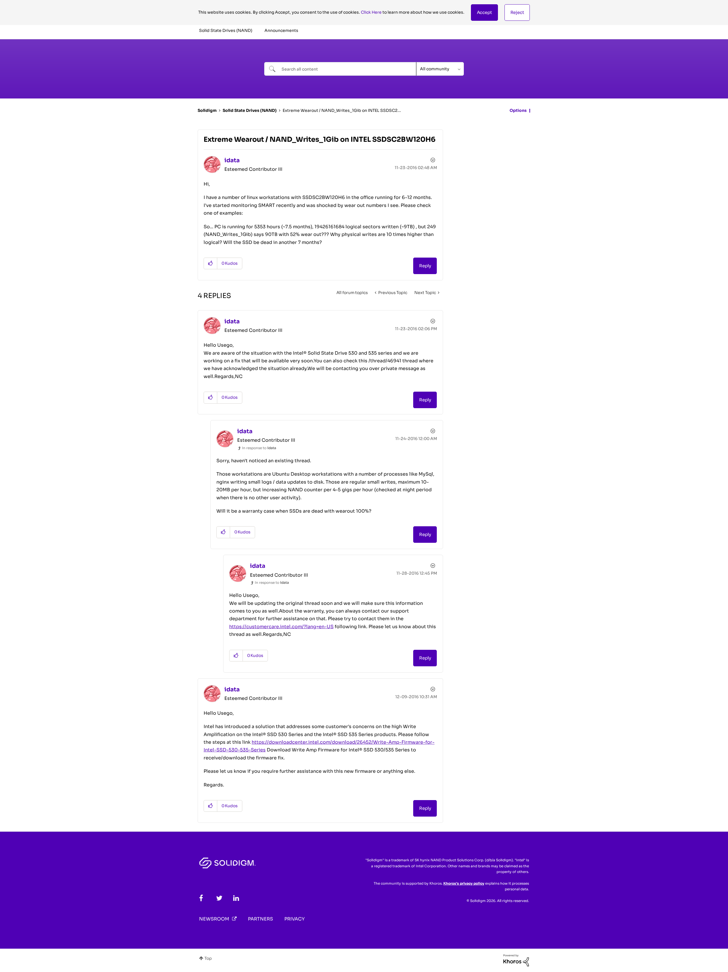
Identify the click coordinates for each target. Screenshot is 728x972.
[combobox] (340, 69)
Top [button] (208, 958)
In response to (259, 448)
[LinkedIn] (236, 898)
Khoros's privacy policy (463, 883)
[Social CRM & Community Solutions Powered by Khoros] (516, 960)
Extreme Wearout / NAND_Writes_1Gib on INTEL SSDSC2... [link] (342, 110)
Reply (425, 265)
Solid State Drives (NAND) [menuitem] (225, 30)
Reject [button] (517, 12)
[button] (484, 12)
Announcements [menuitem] (281, 30)
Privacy (294, 919)
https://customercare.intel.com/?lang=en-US (281, 627)
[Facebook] (201, 898)
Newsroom (214, 919)
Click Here (371, 12)
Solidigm (207, 110)
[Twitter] (219, 898)
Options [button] (518, 110)
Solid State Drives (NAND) (250, 110)
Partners (260, 919)
